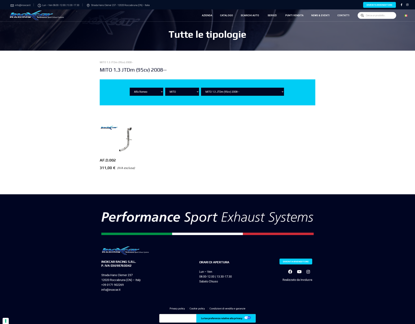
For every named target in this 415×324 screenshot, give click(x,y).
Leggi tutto (154, 131)
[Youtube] (299, 272)
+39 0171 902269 (112, 285)
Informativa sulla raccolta (178, 318)
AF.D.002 (108, 160)
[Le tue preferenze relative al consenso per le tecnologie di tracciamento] (6, 321)
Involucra (306, 279)
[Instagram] (308, 272)
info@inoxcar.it (110, 289)
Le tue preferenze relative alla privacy (221, 318)
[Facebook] (290, 272)
